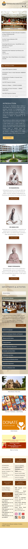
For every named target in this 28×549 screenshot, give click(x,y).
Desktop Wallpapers (6, 487)
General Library (18, 471)
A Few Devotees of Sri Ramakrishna (7, 476)
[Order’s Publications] (14, 395)
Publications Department (20, 475)
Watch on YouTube (14, 449)
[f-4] (14, 415)
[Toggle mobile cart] (22, 6)
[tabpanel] (14, 312)
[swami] (14, 244)
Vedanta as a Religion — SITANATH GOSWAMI (12, 85)
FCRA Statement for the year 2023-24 (7, 510)
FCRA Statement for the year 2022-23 (7, 506)
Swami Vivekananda (6, 469)
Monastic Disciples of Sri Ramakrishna (7, 472)
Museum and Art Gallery (20, 473)
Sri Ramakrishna (5, 465)
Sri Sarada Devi (5, 467)
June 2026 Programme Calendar (9, 93)
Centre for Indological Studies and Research (19, 466)
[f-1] (14, 376)
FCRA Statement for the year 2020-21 (7, 500)
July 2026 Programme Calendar (8, 82)
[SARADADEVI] (14, 205)
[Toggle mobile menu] (25, 6)
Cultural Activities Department (18, 468)
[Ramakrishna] (14, 166)
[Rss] (19, 517)
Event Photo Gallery (6, 489)
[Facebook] (19, 514)
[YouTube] (23, 514)
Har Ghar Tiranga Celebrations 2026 (9, 39)
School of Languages (19, 477)
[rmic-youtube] (14, 435)
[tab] (14, 293)
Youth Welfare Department (20, 479)
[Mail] (23, 517)
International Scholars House (19, 470)
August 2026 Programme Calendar (9, 69)
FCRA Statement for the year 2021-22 (7, 503)
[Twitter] (16, 517)
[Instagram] (16, 514)
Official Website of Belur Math (14, 391)
